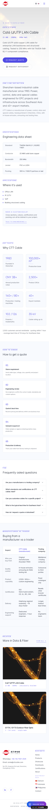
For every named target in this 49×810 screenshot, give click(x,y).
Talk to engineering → (16, 221)
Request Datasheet (19, 67)
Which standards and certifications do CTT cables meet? (21, 490)
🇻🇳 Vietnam (39, 781)
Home (37, 755)
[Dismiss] (46, 807)
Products (38, 758)
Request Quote (16, 60)
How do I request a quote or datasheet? (20, 512)
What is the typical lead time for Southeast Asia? (23, 505)
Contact (38, 791)
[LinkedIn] (5, 790)
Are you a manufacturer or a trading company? (23, 482)
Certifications (40, 768)
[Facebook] (11, 790)
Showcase (39, 761)
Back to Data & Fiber (14, 23)
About (37, 772)
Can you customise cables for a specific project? (23, 498)
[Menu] (44, 4)
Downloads (39, 765)
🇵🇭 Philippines (40, 788)
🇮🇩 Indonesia (40, 784)
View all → (41, 641)
